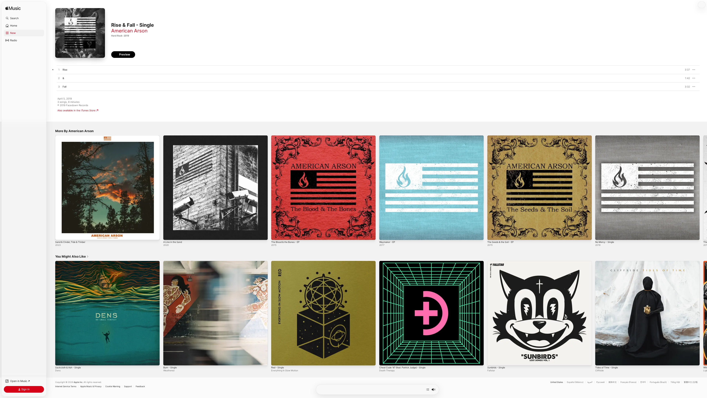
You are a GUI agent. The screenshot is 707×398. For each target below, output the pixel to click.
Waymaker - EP (387, 136)
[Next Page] (703, 187)
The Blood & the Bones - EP (287, 136)
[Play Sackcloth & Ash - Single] (60, 360)
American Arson (129, 31)
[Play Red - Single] (276, 360)
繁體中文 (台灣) (691, 382)
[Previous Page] (51, 187)
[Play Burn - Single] (168, 360)
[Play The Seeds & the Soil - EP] (492, 235)
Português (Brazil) (658, 382)
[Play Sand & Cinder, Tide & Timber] (60, 235)
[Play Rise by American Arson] (59, 69)
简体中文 (612, 382)
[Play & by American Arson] (59, 78)
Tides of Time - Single (607, 262)
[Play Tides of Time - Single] (600, 360)
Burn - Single (170, 262)
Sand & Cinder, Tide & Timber (72, 136)
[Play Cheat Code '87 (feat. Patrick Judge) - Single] (384, 360)
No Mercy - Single (605, 136)
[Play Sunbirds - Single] (492, 360)
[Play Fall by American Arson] (59, 86)
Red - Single (278, 262)
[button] (24, 18)
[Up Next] (427, 389)
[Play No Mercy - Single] (600, 235)
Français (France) (628, 382)
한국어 (643, 382)
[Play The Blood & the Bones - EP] (276, 235)
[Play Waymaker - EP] (384, 235)
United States (556, 382)
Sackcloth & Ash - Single (69, 262)
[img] (13, 8)
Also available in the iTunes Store (76, 110)
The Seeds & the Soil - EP (502, 136)
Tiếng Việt (675, 382)
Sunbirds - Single (497, 262)
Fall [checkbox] (64, 86)
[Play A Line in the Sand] (168, 235)
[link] (72, 256)
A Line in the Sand (173, 136)
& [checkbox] (63, 78)
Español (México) (575, 382)
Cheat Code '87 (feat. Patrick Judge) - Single (405, 262)
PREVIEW (686, 70)
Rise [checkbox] (65, 69)
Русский (600, 382)
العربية (589, 382)
